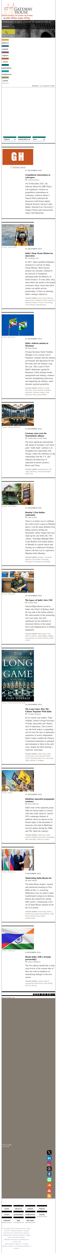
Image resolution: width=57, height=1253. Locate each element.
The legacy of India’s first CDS (38, 600)
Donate (5, 26)
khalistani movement (38, 837)
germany (33, 471)
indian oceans (30, 300)
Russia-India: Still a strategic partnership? (38, 957)
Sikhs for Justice (43, 839)
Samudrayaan (41, 305)
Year (35, 139)
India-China (42, 754)
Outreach (6, 1220)
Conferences (5, 74)
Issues (5, 62)
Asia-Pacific (42, 911)
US (32, 474)
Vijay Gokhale (30, 760)
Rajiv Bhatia (32, 348)
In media (18, 22)
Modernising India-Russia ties (38, 878)
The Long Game (47, 758)
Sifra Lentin (32, 517)
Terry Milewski (33, 804)
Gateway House (33, 180)
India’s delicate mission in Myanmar (36, 344)
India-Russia (29, 914)
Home (7, 1209)
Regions (5, 55)
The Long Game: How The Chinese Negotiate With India (38, 710)
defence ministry (31, 636)
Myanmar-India (30, 394)
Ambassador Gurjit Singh (37, 438)
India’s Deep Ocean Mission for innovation (39, 254)
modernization (30, 918)
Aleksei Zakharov (34, 961)
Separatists (51, 837)
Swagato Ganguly (34, 714)
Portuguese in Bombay (42, 561)
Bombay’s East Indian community (35, 513)
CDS (48, 634)
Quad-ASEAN (42, 394)
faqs (18, 1220)
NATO (27, 474)
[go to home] (17, 19)
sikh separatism (31, 839)
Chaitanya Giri (33, 258)
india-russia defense (42, 914)
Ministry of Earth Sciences (45, 300)
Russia (34, 985)
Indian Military (43, 636)
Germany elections (44, 471)
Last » (53, 994)
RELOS (28, 985)
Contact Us (29, 22)
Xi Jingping (40, 760)
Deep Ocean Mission (45, 298)
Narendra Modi (35, 758)
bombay (41, 557)
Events (5, 81)
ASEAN (40, 388)
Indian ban (41, 835)
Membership (7, 22)
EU (47, 469)
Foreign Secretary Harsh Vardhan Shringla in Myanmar (38, 390)
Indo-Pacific (41, 916)
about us (18, 1209)
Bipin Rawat (42, 634)
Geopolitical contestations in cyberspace (37, 176)
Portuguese (29, 561)
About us (5, 43)
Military (50, 636)
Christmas (48, 557)
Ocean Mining (30, 305)
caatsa (40, 981)
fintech (49, 911)
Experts (5, 49)
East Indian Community (40, 559)
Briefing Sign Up (43, 22)
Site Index (30, 1220)
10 (43, 994)
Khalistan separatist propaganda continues (39, 800)
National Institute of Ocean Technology (39, 302)
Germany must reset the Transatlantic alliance (36, 434)
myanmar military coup (41, 392)
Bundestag (41, 469)
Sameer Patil (32, 602)
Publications (5, 68)
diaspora (28, 559)
